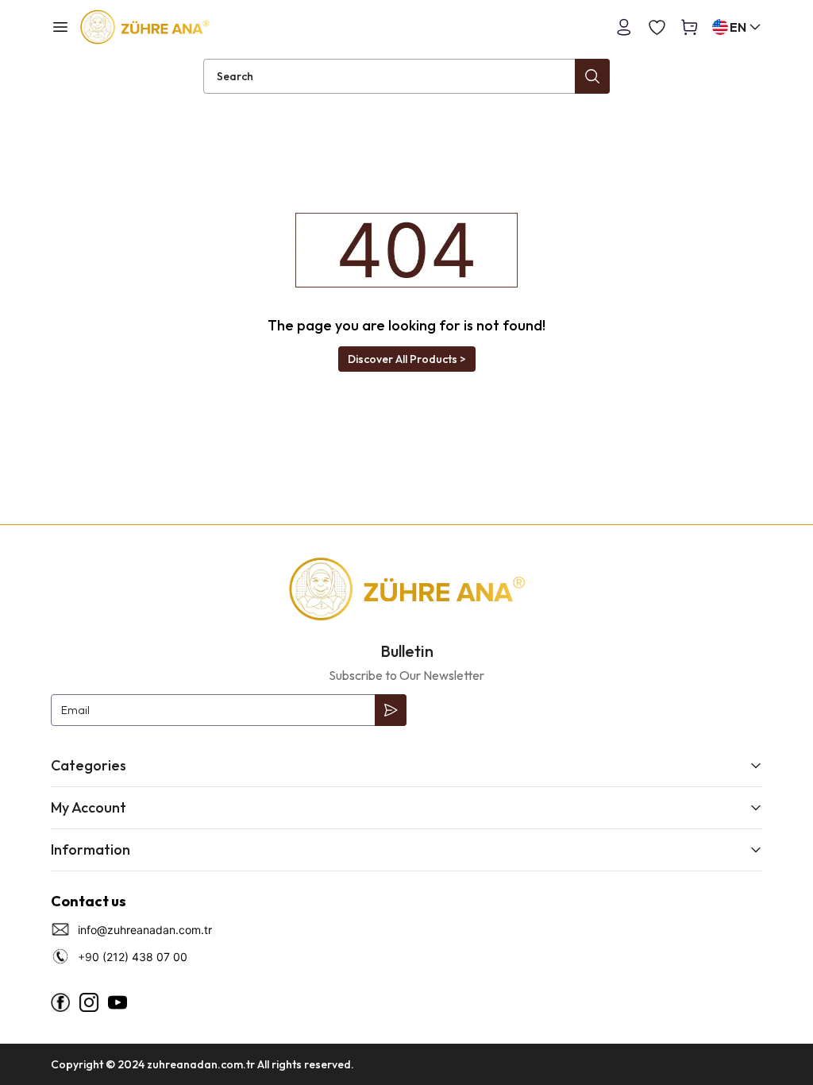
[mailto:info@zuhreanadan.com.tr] (213, 929)
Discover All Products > (407, 359)
